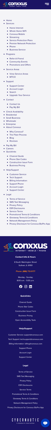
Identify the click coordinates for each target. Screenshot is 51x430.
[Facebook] (20, 286)
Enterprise (11, 124)
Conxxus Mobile (17, 34)
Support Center (17, 85)
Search (13, 92)
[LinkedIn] (30, 286)
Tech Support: (16, 177)
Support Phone (17, 183)
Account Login (16, 89)
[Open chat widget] (45, 423)
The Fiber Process (18, 134)
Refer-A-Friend (17, 58)
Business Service (18, 49)
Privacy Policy (16, 205)
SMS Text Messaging (19, 202)
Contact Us (15, 104)
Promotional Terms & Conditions (25, 214)
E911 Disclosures (17, 208)
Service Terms (16, 211)
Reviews (14, 141)
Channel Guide (17, 156)
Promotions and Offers (20, 64)
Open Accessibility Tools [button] (25, 320)
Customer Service (18, 174)
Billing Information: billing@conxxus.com (25, 343)
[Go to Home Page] (15, 6)
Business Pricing (17, 165)
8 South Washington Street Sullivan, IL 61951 (25, 264)
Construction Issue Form (21, 162)
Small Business (13, 117)
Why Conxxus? (16, 131)
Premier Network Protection (23, 43)
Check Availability (14, 111)
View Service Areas (19, 73)
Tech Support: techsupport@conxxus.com (25, 339)
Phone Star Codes (18, 159)
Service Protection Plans (21, 40)
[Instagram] (25, 286)
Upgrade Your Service (20, 95)
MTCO (13, 76)
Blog (12, 137)
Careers (9, 148)
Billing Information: (18, 180)
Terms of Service (17, 198)
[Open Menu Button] (47, 4)
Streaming (14, 37)
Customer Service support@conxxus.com (25, 334)
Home (9, 20)
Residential (11, 114)
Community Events (18, 61)
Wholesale (11, 121)
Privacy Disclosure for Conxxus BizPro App (30, 223)
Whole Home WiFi (18, 31)
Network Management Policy (23, 220)
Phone (13, 46)
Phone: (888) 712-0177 (25, 271)
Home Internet (16, 27)
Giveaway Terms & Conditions (24, 217)
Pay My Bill (15, 107)
